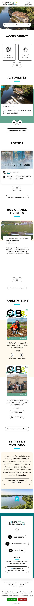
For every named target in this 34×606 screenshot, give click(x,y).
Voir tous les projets (17, 288)
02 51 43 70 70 (19, 537)
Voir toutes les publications (17, 429)
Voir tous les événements (17, 197)
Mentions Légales (17, 587)
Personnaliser (17, 603)
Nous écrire (19, 551)
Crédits (22, 585)
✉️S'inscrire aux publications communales (17, 569)
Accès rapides (28, 4)
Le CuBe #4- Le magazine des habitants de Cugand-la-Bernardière (17, 402)
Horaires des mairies (19, 544)
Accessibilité (25, 583)
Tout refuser (22, 599)
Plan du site (12, 585)
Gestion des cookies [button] (10, 583)
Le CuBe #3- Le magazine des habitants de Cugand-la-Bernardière (17, 345)
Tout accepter (12, 599)
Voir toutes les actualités (17, 130)
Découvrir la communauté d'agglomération (17, 481)
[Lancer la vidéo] (17, 499)
